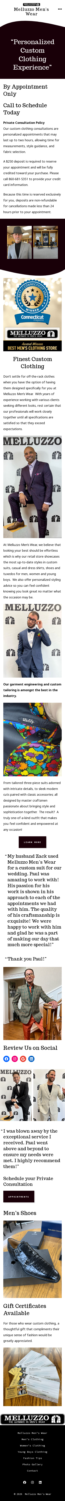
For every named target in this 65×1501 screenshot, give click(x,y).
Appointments (18, 1196)
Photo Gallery (32, 1464)
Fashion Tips (32, 1458)
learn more (32, 842)
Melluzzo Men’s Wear (32, 1433)
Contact (32, 1470)
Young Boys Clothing (32, 1451)
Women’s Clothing (32, 1445)
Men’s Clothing (33, 1439)
